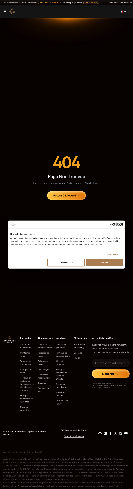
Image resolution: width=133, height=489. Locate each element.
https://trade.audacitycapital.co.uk (28, 486)
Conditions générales (61, 346)
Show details (112, 254)
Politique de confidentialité (63, 354)
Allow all (104, 262)
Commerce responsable (44, 376)
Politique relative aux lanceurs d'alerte (61, 374)
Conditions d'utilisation (25, 346)
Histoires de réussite (43, 354)
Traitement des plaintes (62, 386)
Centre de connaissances (45, 346)
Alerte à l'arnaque (60, 363)
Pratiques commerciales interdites (26, 398)
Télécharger (43, 369)
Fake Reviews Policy (62, 402)
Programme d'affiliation (25, 363)
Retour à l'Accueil (64, 195)
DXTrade (78, 352)
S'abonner (109, 374)
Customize (65, 262)
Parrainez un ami (43, 390)
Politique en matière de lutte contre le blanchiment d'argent (27, 384)
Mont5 (77, 358)
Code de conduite (24, 408)
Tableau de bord (43, 363)
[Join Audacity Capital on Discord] (100, 433)
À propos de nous (26, 371)
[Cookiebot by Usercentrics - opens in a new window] (111, 224)
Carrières (42, 383)
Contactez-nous (25, 354)
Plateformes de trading (79, 346)
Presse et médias (60, 394)
